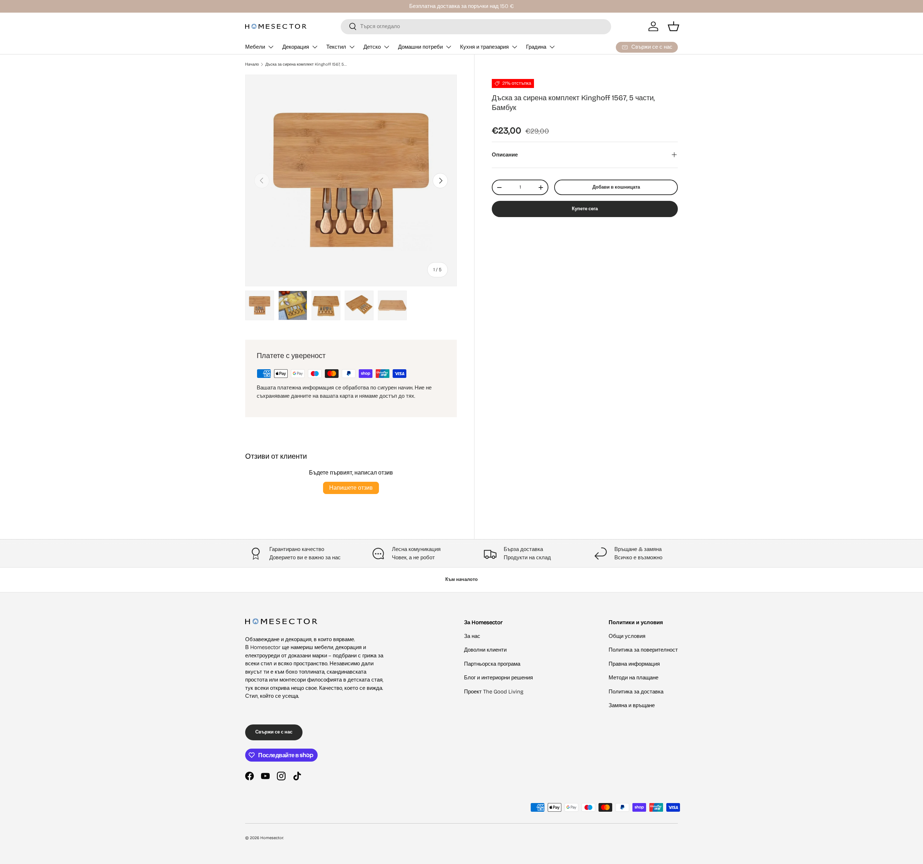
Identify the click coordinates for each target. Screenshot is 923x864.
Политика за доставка (636, 691)
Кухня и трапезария (484, 47)
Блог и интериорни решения (498, 677)
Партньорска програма (492, 664)
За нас (472, 636)
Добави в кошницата (616, 187)
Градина (536, 47)
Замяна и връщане (632, 705)
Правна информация (634, 664)
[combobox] (476, 26)
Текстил (336, 47)
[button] (673, 26)
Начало (252, 64)
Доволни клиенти (485, 650)
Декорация (295, 47)
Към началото (461, 579)
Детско (372, 47)
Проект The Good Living (494, 691)
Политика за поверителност (643, 650)
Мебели (255, 47)
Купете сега (585, 209)
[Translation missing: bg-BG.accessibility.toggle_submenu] (270, 47)
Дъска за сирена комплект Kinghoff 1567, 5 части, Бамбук (305, 64)
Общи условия (627, 636)
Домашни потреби (420, 47)
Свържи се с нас (273, 732)
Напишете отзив (351, 487)
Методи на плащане (633, 677)
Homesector (271, 838)
